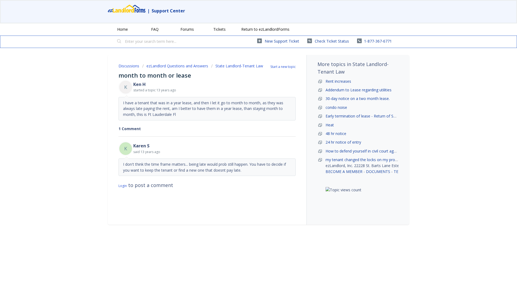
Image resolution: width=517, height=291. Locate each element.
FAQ (155, 29)
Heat (330, 124)
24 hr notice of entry (343, 142)
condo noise (336, 107)
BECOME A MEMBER (344, 171)
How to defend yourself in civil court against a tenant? (373, 151)
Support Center (168, 11)
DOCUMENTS (378, 171)
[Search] (119, 41)
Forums (187, 29)
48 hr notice (336, 133)
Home (122, 29)
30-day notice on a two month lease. (358, 98)
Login (122, 185)
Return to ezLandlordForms (265, 29)
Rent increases (338, 81)
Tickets (219, 29)
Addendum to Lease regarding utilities (359, 89)
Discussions (128, 65)
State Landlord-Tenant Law (239, 65)
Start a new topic (283, 66)
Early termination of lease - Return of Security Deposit (373, 116)
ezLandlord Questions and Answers (177, 65)
